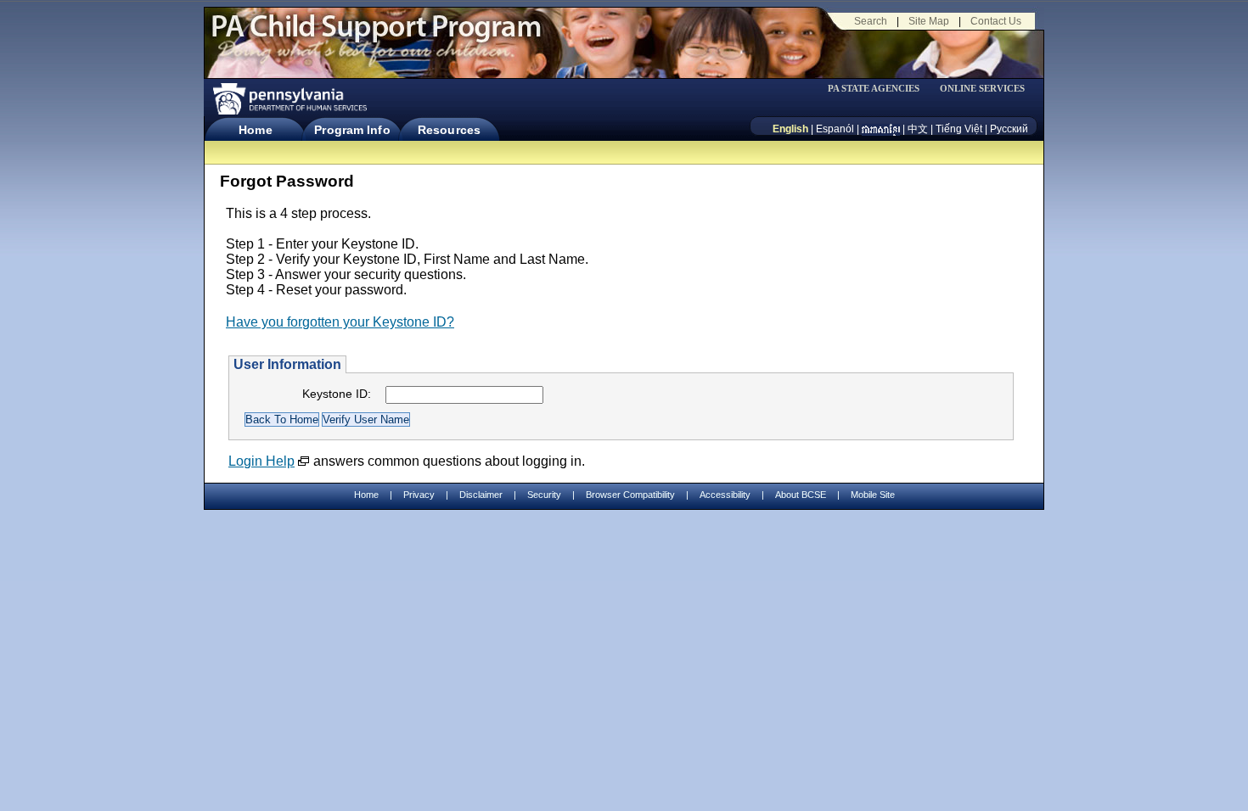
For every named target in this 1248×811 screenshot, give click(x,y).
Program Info (352, 130)
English (790, 129)
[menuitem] (879, 88)
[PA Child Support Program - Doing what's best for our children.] (376, 36)
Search (870, 21)
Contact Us (995, 21)
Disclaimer (481, 494)
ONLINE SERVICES (982, 88)
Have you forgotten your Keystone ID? (340, 322)
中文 (918, 129)
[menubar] (879, 88)
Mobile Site (873, 494)
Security (544, 494)
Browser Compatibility (630, 494)
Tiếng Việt (959, 129)
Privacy (419, 495)
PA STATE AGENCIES (873, 88)
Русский (1009, 129)
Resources (449, 130)
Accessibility (725, 494)
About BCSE (800, 494)
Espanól (835, 129)
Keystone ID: (336, 393)
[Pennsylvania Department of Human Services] (288, 98)
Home (255, 130)
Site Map (928, 21)
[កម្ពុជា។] (881, 129)
